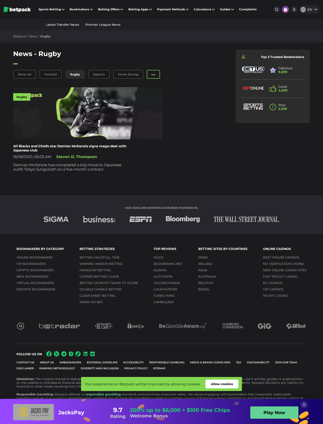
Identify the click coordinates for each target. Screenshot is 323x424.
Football (50, 74)
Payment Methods (171, 9)
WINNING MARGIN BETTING (101, 264)
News (33, 36)
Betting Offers (109, 9)
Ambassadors (70, 362)
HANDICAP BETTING (95, 270)
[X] (56, 355)
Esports (99, 74)
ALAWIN (160, 270)
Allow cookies (222, 384)
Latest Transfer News (62, 25)
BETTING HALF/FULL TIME (100, 257)
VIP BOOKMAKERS (31, 264)
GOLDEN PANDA (167, 283)
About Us (47, 362)
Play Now (274, 412)
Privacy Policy (136, 368)
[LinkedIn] (85, 355)
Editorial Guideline (102, 362)
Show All (24, 74)
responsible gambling (103, 394)
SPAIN (203, 257)
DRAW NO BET (91, 302)
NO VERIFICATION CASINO (283, 264)
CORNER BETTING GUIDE (99, 276)
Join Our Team (286, 362)
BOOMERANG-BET (168, 264)
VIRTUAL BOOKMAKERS (35, 283)
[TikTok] (78, 355)
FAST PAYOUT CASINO (280, 276)
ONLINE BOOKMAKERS (34, 257)
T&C (238, 362)
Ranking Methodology (57, 368)
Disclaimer (25, 368)
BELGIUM (205, 283)
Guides (225, 9)
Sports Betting (50, 9)
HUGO (158, 257)
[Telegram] (64, 355)
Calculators (202, 9)
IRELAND (205, 264)
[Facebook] (49, 355)
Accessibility (133, 362)
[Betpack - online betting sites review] (17, 9)
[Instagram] (71, 355)
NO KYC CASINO (275, 296)
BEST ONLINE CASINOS (281, 257)
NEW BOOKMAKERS (32, 276)
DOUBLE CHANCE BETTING (101, 289)
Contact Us (25, 362)
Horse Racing (128, 74)
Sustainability (258, 362)
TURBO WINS (164, 296)
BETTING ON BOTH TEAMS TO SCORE (109, 283)
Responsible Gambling (167, 362)
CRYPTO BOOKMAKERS (35, 270)
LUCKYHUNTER (165, 289)
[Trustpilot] (92, 355)
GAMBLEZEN (164, 302)
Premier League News (102, 25)
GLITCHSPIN (163, 276)
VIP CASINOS (273, 289)
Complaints (248, 9)
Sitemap (159, 368)
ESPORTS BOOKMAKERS (35, 289)
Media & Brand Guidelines (210, 362)
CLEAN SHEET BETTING (98, 296)
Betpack (19, 36)
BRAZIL (204, 289)
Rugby (75, 74)
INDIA (202, 270)
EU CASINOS (273, 283)
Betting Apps (138, 9)
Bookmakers (79, 9)
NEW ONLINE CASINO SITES (285, 270)
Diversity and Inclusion (100, 368)
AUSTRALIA (207, 276)
